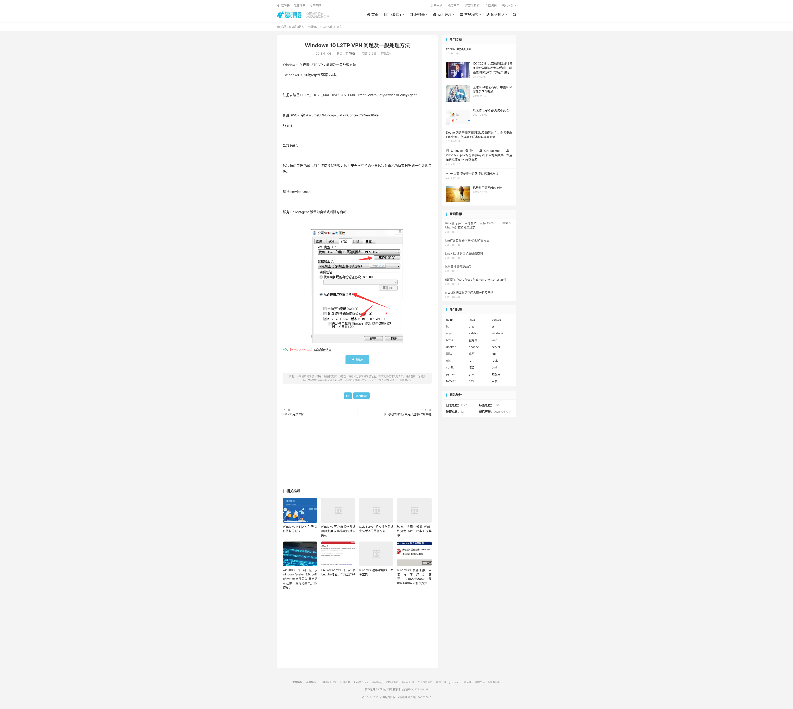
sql (494, 353)
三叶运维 (466, 682)
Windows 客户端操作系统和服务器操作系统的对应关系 (338, 531)
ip (470, 360)
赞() (357, 359)
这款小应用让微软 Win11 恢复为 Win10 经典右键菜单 (414, 531)
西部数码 (311, 682)
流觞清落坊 (392, 682)
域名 (472, 367)
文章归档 (491, 5)
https (449, 340)
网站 (449, 353)
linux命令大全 (361, 682)
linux (472, 319)
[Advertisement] (357, 453)
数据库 (496, 374)
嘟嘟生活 (480, 682)
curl (494, 367)
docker (451, 347)
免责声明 (453, 5)
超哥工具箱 (472, 5)
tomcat (451, 381)
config (450, 367)
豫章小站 (441, 682)
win (448, 360)
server (496, 347)
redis (495, 360)
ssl (493, 326)
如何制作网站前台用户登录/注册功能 (408, 414)
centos (496, 319)
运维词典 (345, 682)
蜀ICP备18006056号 (419, 697)
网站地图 (402, 697)
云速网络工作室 (328, 682)
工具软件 (327, 26)
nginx (449, 319)
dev (471, 381)
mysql (450, 333)
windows (361, 395)
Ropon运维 (408, 682)
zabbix (473, 333)
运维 (472, 353)
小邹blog (377, 682)
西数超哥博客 (289, 14)
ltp (348, 395)
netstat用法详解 (293, 414)
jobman (453, 682)
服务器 (473, 340)
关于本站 (436, 5)
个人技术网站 (425, 682)
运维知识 (313, 26)
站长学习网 (494, 682)
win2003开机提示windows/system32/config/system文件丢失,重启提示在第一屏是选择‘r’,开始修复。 (300, 578)
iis (447, 326)
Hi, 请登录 (283, 5)
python (451, 374)
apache (474, 347)
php (471, 326)
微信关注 (508, 5)
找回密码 (315, 5)
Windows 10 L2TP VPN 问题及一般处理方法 (357, 45)
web (494, 340)
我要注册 (299, 5)
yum (472, 374)
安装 (494, 381)
